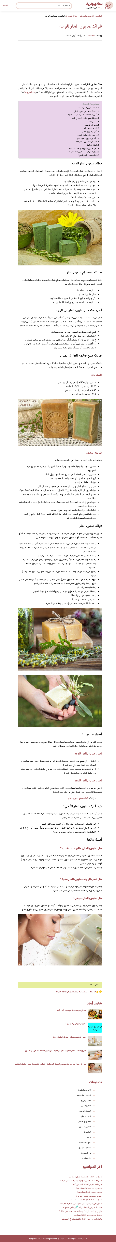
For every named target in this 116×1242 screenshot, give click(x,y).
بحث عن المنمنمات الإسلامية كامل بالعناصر (83, 1200)
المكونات (92, 122)
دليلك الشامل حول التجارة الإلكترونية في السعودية (81, 1219)
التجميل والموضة (84, 1095)
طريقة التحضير (90, 125)
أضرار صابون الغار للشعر (86, 138)
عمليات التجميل (85, 1148)
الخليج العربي (86, 1106)
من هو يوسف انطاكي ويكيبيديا (89, 1192)
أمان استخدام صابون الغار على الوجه (82, 115)
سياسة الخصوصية (35, 1238)
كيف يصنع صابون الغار (78, 798)
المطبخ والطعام (85, 1121)
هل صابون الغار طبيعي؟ (87, 155)
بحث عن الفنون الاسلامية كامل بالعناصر (85, 1177)
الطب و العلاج (85, 1116)
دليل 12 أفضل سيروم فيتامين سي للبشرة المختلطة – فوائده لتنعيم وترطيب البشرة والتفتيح (50, 1064)
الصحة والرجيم (85, 1111)
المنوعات (87, 1132)
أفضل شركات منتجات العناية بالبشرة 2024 (69, 1037)
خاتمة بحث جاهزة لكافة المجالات (88, 1215)
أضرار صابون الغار (90, 132)
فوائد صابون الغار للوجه (87, 108)
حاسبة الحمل (86, 1158)
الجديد (5, 5)
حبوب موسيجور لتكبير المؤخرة (89, 1196)
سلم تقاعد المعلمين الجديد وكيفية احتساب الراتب (81, 1181)
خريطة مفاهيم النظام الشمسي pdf (87, 1185)
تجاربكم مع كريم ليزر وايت (75, 1023)
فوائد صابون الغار (90, 128)
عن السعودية (86, 1153)
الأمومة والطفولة (84, 1090)
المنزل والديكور (85, 1127)
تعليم (89, 1137)
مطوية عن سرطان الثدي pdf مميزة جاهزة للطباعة (81, 1204)
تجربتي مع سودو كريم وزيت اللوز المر (71, 1010)
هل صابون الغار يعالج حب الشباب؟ (82, 148)
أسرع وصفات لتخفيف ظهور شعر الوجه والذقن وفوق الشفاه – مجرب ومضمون (55, 1050)
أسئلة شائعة (92, 145)
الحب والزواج (86, 1100)
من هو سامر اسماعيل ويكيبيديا (89, 1188)
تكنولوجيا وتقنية (85, 1142)
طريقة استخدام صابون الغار (85, 111)
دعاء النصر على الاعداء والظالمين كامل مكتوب (82, 1208)
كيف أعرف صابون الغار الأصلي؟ (85, 142)
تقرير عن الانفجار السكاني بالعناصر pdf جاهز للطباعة (80, 1211)
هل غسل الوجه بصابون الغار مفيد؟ (82, 152)
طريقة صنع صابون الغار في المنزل (83, 118)
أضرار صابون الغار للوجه (87, 135)
